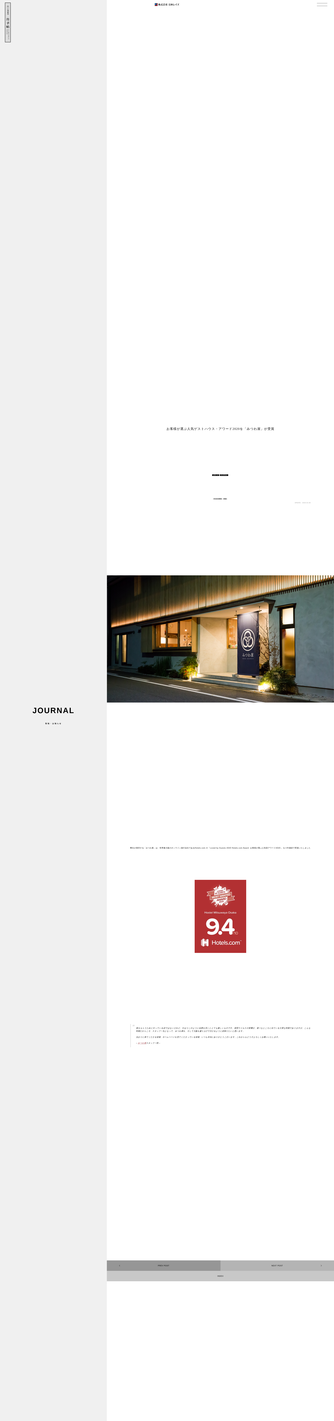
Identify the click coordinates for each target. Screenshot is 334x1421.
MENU (322, 4)
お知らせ (216, 475)
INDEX (275, 1276)
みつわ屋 (142, 1043)
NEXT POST (251, 1266)
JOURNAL (224, 475)
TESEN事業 (218, 499)
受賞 (225, 499)
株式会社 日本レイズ (167, 4)
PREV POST (189, 1266)
